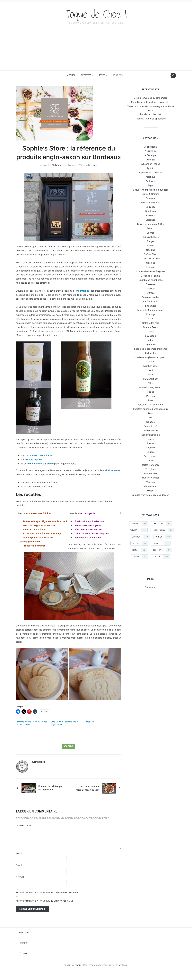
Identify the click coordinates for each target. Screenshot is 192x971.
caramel (137, 530)
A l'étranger (150, 155)
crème (139, 543)
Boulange (150, 206)
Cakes (150, 245)
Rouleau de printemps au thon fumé (50, 788)
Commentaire (23, 825)
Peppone (89, 721)
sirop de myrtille (33, 459)
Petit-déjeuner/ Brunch (150, 387)
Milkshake (150, 353)
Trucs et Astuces (150, 477)
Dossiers (117, 75)
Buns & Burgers (151, 237)
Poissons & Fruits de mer (150, 404)
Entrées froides (151, 301)
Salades (150, 421)
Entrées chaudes (150, 297)
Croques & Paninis (150, 275)
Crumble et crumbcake (150, 280)
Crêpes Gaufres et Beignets (150, 271)
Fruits (150, 318)
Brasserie (150, 215)
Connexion (150, 587)
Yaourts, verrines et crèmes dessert (150, 495)
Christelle (56, 165)
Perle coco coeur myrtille (87, 525)
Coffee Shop (150, 254)
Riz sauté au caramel (34, 545)
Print (70, 746)
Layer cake (150, 344)
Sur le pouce (150, 456)
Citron (163, 537)
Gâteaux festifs (150, 327)
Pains (150, 374)
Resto (102, 75)
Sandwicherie (150, 430)
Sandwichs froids (150, 434)
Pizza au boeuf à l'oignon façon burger (87, 788)
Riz (150, 417)
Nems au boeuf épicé (34, 529)
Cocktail (150, 249)
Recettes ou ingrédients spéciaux (150, 409)
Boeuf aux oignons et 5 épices (39, 525)
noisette (161, 543)
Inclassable (150, 335)
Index (150, 340)
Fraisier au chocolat (150, 114)
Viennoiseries (151, 486)
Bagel (150, 185)
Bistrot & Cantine (150, 194)
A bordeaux (150, 146)
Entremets (150, 305)
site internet (82, 290)
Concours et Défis (150, 258)
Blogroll (24, 942)
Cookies (150, 262)
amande (139, 523)
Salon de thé (150, 426)
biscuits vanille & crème (41, 463)
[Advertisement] (96, 49)
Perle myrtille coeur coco (87, 537)
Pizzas (150, 391)
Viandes (150, 482)
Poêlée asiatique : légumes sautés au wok (45, 521)
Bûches (150, 232)
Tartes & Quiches (150, 464)
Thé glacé (150, 469)
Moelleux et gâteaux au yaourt (151, 357)
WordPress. (82, 965)
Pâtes (150, 383)
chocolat (140, 537)
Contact (24, 953)
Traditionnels (150, 473)
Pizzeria (150, 396)
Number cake (150, 366)
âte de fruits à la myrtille (89, 529)
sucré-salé (161, 550)
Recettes (86, 75)
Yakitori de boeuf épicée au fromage (42, 533)
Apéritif (150, 168)
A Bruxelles (150, 151)
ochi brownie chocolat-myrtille (92, 533)
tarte (139, 556)
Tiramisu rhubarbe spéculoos (150, 118)
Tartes (150, 460)
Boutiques (150, 211)
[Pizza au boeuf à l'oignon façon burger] (109, 788)
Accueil (71, 75)
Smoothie (150, 447)
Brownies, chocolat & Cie (150, 224)
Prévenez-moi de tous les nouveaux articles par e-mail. (45, 901)
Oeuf (150, 370)
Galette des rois (150, 323)
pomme (138, 550)
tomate (161, 556)
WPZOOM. (123, 965)
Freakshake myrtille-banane (89, 521)
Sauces (150, 439)
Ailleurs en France (150, 163)
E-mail (20, 865)
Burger (150, 241)
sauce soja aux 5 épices (40, 455)
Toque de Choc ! (96, 13)
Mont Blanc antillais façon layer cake (150, 102)
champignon (162, 530)
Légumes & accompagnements (150, 348)
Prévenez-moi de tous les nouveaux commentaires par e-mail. (48, 892)
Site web (20, 877)
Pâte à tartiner (150, 378)
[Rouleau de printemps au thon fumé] (28, 787)
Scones (150, 443)
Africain (150, 159)
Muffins (150, 361)
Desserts (150, 284)
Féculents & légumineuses (150, 310)
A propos (24, 932)
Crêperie (150, 267)
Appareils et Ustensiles (150, 172)
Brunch (150, 228)
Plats (150, 400)
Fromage (150, 314)
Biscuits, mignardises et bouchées (150, 189)
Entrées (150, 292)
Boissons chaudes (150, 202)
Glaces (150, 331)
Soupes (150, 452)
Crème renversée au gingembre (150, 97)
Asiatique (150, 176)
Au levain (150, 181)
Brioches (150, 219)
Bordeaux (162, 523)
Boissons (150, 198)
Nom (19, 853)
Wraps (150, 490)
